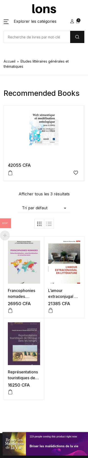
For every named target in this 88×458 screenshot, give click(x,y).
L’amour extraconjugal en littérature (63, 296)
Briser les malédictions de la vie (54, 446)
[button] (30, 21)
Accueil (9, 61)
